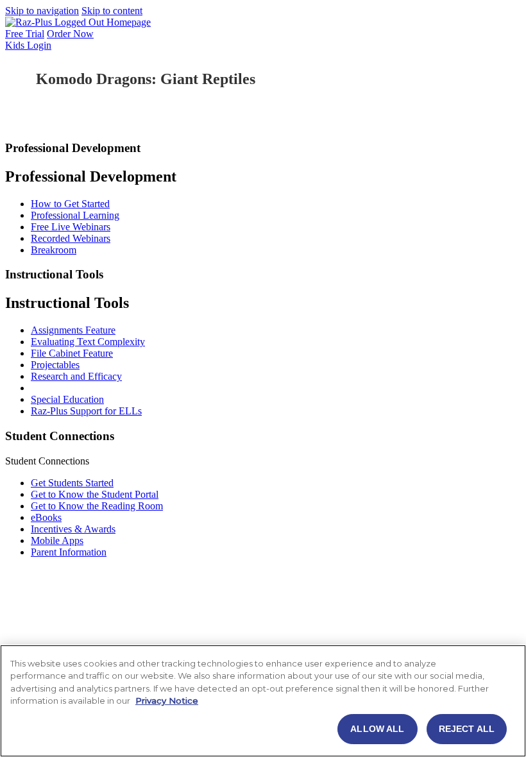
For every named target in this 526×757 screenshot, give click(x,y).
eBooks (46, 517)
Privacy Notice (166, 700)
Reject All (467, 729)
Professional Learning (75, 215)
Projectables (55, 364)
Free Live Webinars (70, 226)
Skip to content (111, 10)
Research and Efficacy (76, 376)
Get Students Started (72, 482)
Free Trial (24, 33)
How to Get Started (70, 203)
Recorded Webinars (70, 238)
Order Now (70, 33)
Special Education (67, 399)
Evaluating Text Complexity (88, 341)
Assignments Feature (73, 330)
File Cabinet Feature (72, 353)
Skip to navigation (42, 10)
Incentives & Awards (73, 528)
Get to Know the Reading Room (97, 505)
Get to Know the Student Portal (94, 494)
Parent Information (68, 552)
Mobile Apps (57, 540)
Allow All (377, 729)
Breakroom (53, 249)
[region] (263, 701)
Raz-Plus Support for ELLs (86, 410)
